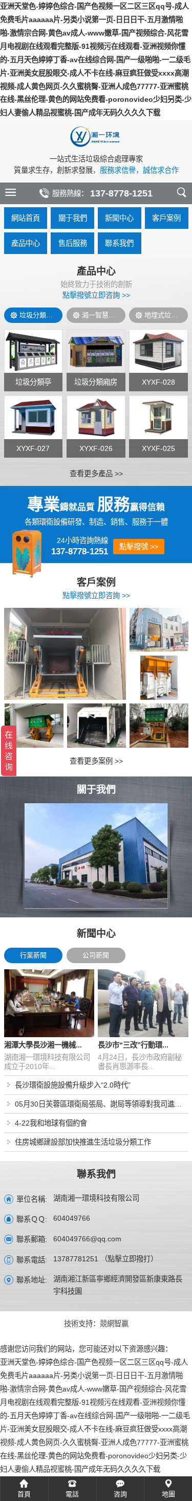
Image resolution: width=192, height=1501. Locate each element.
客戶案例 (166, 218)
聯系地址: (31, 1280)
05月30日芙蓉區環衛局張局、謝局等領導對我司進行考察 (101, 1104)
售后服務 (72, 243)
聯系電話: (31, 1260)
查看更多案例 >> (96, 761)
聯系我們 (119, 243)
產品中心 (25, 243)
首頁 (24, 1494)
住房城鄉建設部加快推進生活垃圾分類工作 (83, 1142)
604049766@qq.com (87, 1239)
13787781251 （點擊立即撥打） (105, 1259)
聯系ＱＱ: (31, 1219)
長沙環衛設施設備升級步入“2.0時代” (73, 1085)
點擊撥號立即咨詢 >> (96, 295)
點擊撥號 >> (138, 546)
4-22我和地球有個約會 (51, 1123)
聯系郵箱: (31, 1239)
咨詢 (120, 1494)
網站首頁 (25, 218)
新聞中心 (119, 218)
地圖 (168, 1494)
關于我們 (72, 218)
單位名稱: (31, 1199)
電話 (72, 1494)
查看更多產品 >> (96, 473)
